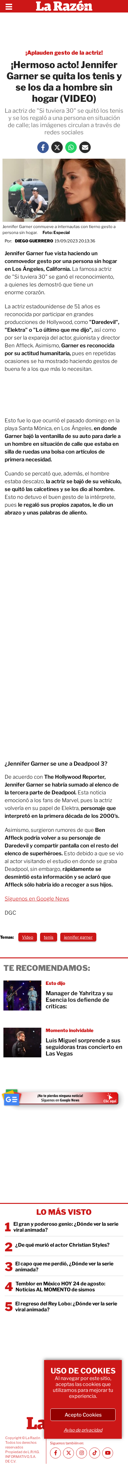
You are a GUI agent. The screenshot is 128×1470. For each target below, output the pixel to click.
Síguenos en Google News (37, 899)
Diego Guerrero (34, 240)
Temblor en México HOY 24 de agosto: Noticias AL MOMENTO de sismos (60, 1287)
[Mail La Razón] (85, 147)
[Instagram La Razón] (81, 1453)
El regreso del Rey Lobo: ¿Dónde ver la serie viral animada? (66, 1307)
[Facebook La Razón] (43, 147)
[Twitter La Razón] (57, 147)
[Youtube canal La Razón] (107, 1453)
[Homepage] (64, 6)
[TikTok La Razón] (94, 1453)
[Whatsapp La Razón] (71, 147)
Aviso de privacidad (83, 1430)
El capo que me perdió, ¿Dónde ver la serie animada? (64, 1267)
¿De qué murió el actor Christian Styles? (62, 1245)
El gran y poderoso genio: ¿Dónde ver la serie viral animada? (65, 1227)
